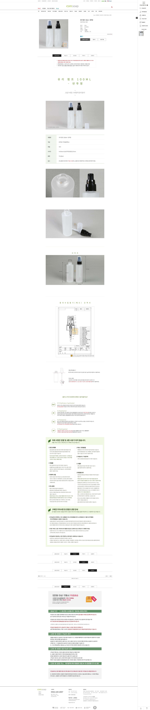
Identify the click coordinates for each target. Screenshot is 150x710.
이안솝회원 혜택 (44, 1)
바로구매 (102, 39)
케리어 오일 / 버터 (43, 11)
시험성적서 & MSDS (55, 1)
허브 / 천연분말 (55, 11)
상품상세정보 (56, 55)
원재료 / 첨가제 (60, 11)
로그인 (84, 1)
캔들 (96, 11)
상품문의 (92, 55)
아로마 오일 (49, 11)
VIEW (94, 696)
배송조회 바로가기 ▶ (72, 702)
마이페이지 (91, 1)
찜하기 (94, 39)
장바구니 (99, 1)
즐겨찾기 (39, 1)
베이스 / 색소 (66, 11)
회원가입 (87, 1)
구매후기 (83, 55)
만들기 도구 (71, 11)
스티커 (89, 11)
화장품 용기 (80, 11)
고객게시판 (49, 1)
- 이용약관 (39, 693)
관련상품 (74, 55)
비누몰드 (76, 11)
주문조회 (95, 1)
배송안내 (65, 55)
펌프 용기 (101, 15)
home (94, 15)
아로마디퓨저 (100, 11)
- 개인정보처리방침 (41, 694)
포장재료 (85, 11)
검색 (111, 7)
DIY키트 (93, 11)
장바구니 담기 (85, 39)
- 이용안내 (39, 691)
